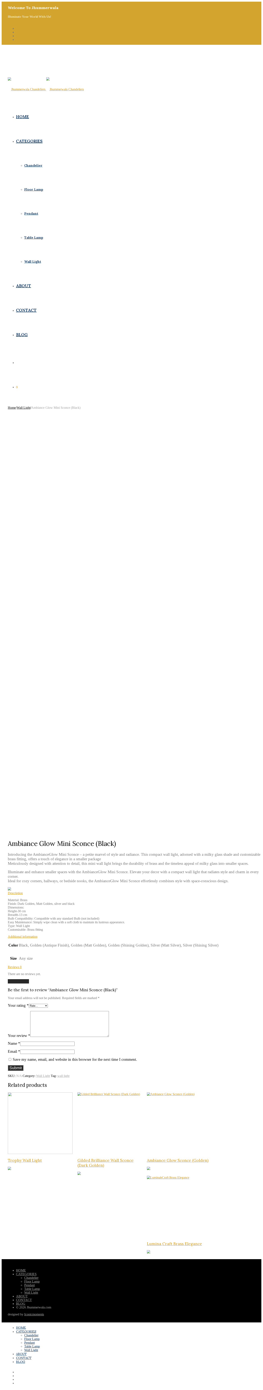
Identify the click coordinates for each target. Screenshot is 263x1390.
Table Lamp (33, 237)
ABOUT (23, 285)
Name (14, 1043)
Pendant (31, 213)
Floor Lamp (33, 189)
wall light (63, 1076)
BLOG (22, 334)
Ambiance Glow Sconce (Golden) (178, 1160)
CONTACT (26, 310)
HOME (22, 116)
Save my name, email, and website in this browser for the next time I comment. (75, 1059)
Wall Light (32, 261)
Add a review (18, 981)
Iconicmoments (34, 1314)
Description (15, 893)
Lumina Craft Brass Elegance (174, 1243)
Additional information (22, 936)
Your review (19, 1035)
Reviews (15, 967)
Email (14, 1051)
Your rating (18, 1005)
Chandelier (33, 165)
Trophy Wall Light (25, 1160)
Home (12, 407)
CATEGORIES (29, 141)
